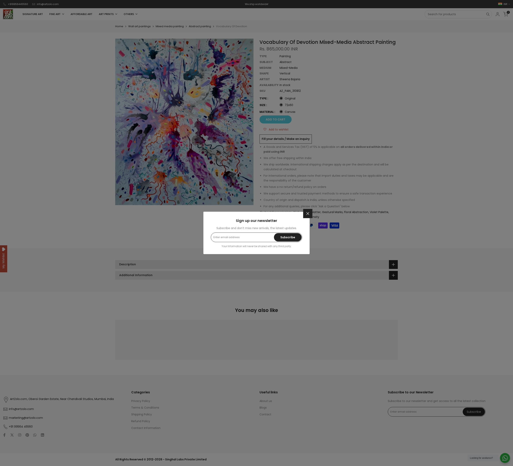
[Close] (307, 213)
